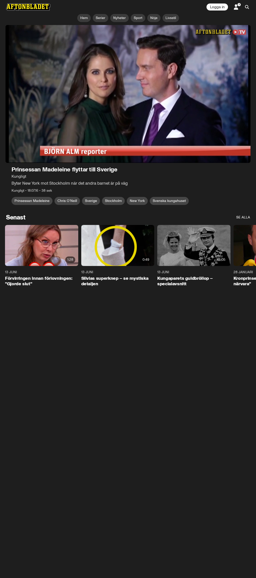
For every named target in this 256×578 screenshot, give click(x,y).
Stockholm (113, 201)
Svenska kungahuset (169, 201)
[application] (128, 94)
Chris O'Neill (67, 201)
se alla (243, 217)
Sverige (91, 201)
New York (137, 201)
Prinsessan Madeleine (32, 201)
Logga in (217, 7)
